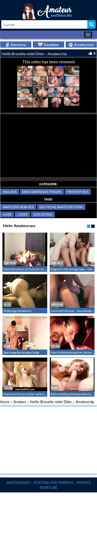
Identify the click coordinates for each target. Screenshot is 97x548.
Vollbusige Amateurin (17, 311)
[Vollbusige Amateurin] (24, 291)
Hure (7, 214)
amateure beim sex (18, 207)
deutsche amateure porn (61, 207)
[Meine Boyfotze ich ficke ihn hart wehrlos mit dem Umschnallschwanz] (24, 249)
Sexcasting (42, 214)
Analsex (10, 191)
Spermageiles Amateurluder (21, 352)
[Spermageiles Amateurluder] (24, 333)
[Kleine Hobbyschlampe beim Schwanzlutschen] (72, 374)
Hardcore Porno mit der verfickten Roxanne (31, 394)
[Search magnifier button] (91, 24)
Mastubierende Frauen (41, 191)
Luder (22, 214)
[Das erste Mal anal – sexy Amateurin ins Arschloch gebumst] (72, 291)
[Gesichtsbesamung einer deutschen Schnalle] (72, 333)
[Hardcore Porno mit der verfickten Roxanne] (24, 374)
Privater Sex (77, 191)
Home (4, 401)
